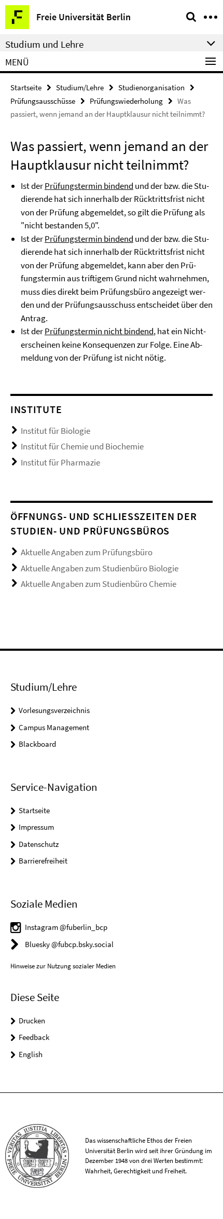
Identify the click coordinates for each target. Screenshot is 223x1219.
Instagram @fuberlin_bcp (66, 927)
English (31, 1054)
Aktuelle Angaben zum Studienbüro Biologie (99, 568)
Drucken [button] (32, 1020)
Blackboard (37, 744)
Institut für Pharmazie (60, 462)
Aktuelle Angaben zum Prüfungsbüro (86, 552)
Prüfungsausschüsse (42, 101)
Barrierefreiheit (43, 861)
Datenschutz (39, 844)
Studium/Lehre (80, 87)
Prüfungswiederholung (126, 101)
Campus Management (54, 727)
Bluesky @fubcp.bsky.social (69, 944)
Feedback (34, 1037)
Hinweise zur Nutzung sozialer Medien (63, 966)
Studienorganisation (151, 87)
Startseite (25, 87)
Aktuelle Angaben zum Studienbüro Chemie (98, 584)
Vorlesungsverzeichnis (54, 710)
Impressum (36, 827)
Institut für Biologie (55, 430)
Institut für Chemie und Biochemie (82, 446)
